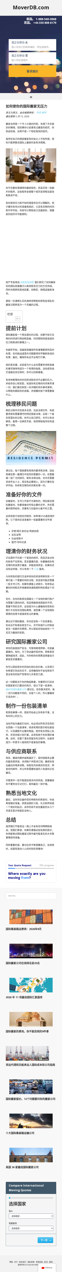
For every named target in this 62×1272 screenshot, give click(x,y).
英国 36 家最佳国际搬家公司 (22, 1167)
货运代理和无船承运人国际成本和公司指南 (30, 1064)
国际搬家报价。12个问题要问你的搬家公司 (30, 1099)
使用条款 (39, 1262)
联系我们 (22, 1262)
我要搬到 (13, 1223)
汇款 (36, 569)
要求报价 (32, 71)
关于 (16, 1262)
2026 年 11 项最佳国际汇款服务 (24, 997)
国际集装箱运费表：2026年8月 (24, 929)
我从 (11, 1211)
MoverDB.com (31, 7)
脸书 (46, 1262)
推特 (51, 1262)
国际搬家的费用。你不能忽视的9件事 (27, 1031)
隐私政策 (31, 1262)
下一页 (44, 1240)
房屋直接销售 (27, 282)
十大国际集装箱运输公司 (20, 1133)
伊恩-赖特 (41, 112)
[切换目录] (16, 318)
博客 (11, 1262)
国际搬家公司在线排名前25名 (23, 963)
